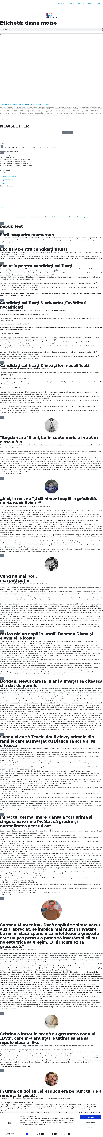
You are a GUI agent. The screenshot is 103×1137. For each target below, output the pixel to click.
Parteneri (90, 4)
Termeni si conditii (20, 217)
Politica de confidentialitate (39, 217)
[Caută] (102, 29)
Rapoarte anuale (7, 180)
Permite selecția (90, 1122)
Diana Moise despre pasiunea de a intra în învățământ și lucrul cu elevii (24, 104)
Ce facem (71, 4)
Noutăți (98, 4)
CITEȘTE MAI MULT (4, 118)
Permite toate (90, 1117)
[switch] (41, 1134)
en (52, 6)
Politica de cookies (58, 217)
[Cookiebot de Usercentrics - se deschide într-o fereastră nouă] (9, 1134)
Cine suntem (60, 4)
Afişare (75, 1134)
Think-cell (5, 183)
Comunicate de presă (9, 176)
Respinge (90, 1127)
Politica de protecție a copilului (78, 217)
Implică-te (80, 4)
